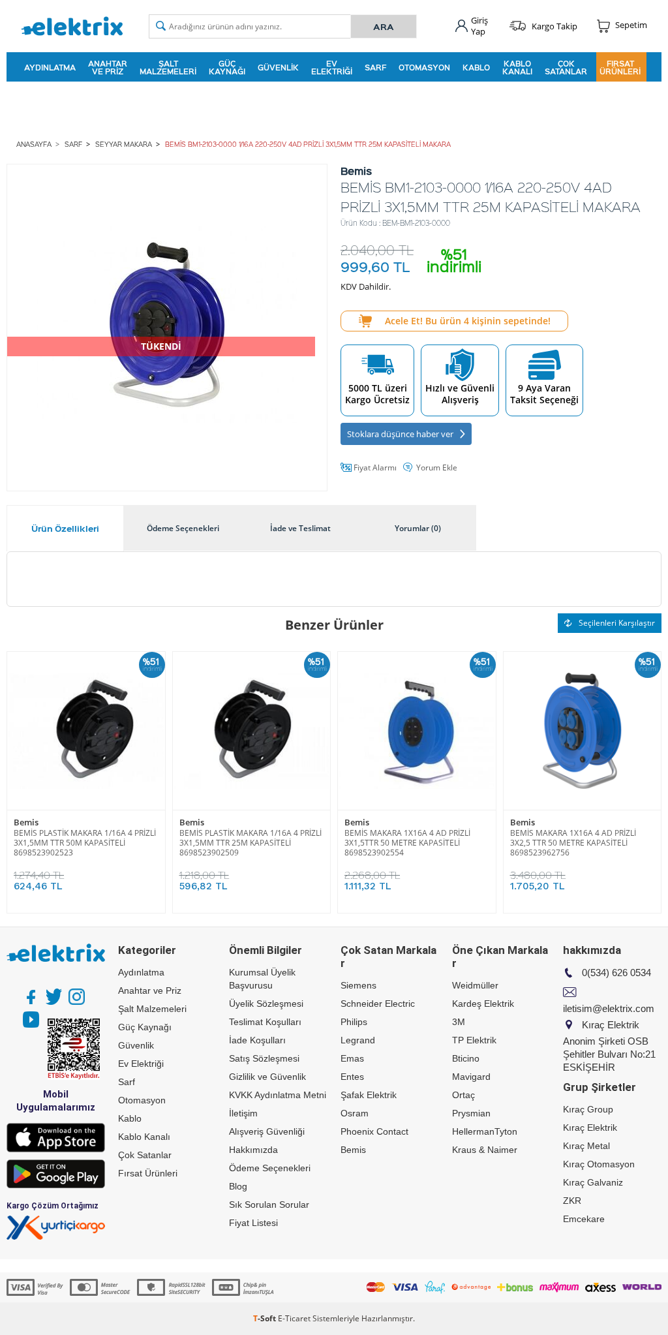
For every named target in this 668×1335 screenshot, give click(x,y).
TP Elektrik (474, 1040)
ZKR (572, 1200)
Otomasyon (424, 67)
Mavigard (471, 1076)
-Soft (265, 1318)
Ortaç (463, 1095)
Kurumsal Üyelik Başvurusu (262, 978)
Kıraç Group (588, 1109)
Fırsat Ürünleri (620, 67)
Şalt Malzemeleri (168, 67)
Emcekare (584, 1219)
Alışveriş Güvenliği (267, 1131)
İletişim (243, 1113)
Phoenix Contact (374, 1131)
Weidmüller (475, 985)
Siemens (358, 985)
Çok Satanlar (566, 67)
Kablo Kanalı (517, 67)
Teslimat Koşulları (265, 1022)
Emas (352, 1058)
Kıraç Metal (586, 1146)
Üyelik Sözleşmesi (266, 1003)
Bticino (465, 1058)
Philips (354, 1022)
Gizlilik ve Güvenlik (267, 1076)
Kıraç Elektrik (590, 1127)
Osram (355, 1113)
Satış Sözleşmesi (264, 1058)
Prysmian (471, 1113)
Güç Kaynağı (227, 67)
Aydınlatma (50, 67)
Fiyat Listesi (253, 1223)
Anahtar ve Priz (107, 67)
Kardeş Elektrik (483, 1003)
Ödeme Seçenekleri (270, 1168)
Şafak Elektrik (369, 1095)
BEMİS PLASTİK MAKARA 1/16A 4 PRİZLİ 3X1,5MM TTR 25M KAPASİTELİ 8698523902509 (250, 842)
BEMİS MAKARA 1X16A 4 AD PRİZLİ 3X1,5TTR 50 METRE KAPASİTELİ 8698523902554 (407, 842)
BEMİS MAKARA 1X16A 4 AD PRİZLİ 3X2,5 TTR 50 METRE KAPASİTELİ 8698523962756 (573, 842)
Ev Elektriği (331, 67)
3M (458, 1022)
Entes (352, 1076)
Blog (238, 1186)
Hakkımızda (253, 1149)
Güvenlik (278, 67)
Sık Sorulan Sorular (269, 1204)
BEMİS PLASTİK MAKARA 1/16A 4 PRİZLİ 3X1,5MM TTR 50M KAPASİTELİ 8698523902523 (85, 842)
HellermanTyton (484, 1131)
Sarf (375, 67)
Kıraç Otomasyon (599, 1164)
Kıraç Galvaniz (593, 1182)
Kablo (476, 67)
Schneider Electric (378, 1003)
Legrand (358, 1040)
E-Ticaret (294, 1318)
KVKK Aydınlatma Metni (277, 1095)
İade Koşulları (257, 1040)
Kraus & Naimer (484, 1149)
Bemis (26, 822)
